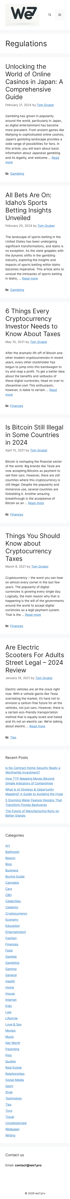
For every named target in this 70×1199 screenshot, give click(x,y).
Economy (11, 919)
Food (9, 950)
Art (7, 845)
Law (8, 1012)
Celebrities (13, 901)
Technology (13, 1098)
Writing (10, 1135)
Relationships (15, 1074)
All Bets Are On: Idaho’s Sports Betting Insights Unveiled (28, 206)
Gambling (17, 173)
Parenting (12, 1049)
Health (10, 981)
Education (12, 926)
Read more (30, 278)
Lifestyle (11, 1018)
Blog (8, 864)
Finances (16, 406)
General (11, 975)
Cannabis (12, 882)
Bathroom (12, 852)
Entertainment (15, 932)
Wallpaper (12, 1129)
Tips (13, 737)
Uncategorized (16, 1123)
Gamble (11, 956)
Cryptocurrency (16, 913)
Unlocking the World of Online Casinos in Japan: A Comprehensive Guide (34, 82)
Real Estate (13, 1067)
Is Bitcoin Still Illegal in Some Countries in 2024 (34, 434)
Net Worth (12, 1043)
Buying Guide (15, 876)
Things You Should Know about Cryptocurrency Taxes (32, 547)
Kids (8, 1006)
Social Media (14, 1080)
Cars (8, 889)
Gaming (11, 969)
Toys (8, 1111)
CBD (8, 895)
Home (9, 987)
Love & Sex (13, 1024)
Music (9, 1037)
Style (9, 1092)
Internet (11, 1000)
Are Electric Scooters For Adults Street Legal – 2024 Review (34, 658)
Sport (9, 1086)
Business (11, 870)
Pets (8, 1055)
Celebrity (11, 907)
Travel (9, 1117)
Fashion (11, 938)
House (10, 993)
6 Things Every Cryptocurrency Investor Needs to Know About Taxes (32, 322)
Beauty (10, 858)
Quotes (10, 1061)
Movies (10, 1030)
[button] (50, 14)
